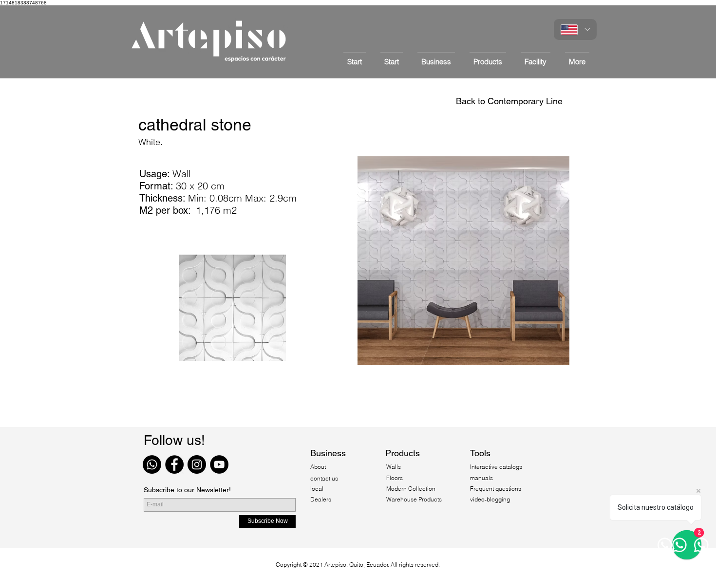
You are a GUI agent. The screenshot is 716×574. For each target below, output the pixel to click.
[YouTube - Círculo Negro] (219, 464)
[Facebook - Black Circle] (174, 464)
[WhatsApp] (152, 464)
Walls (393, 466)
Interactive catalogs (496, 466)
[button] (487, 57)
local (316, 488)
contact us (324, 478)
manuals (481, 477)
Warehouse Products (414, 499)
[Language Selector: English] (575, 29)
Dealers (320, 499)
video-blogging (490, 499)
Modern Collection (410, 488)
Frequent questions (495, 488)
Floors (394, 477)
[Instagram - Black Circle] (197, 464)
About (318, 466)
